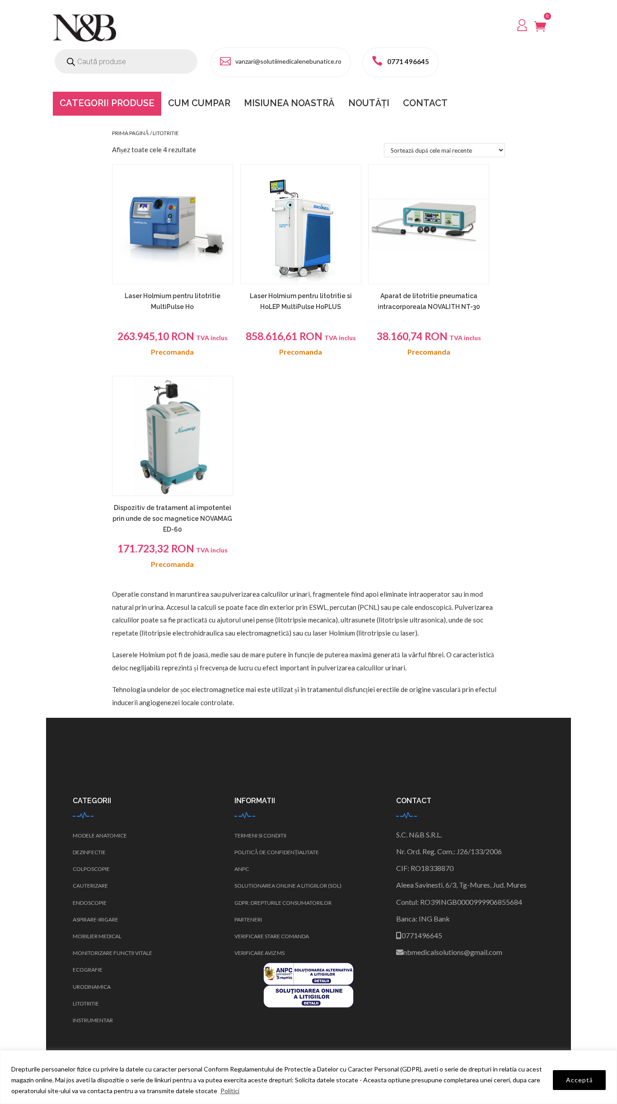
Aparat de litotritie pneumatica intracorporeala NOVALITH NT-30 (429, 301)
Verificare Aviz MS (259, 953)
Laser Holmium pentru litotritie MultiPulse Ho (172, 301)
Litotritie (86, 1003)
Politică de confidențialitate (276, 852)
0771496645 (422, 935)
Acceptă (579, 1080)
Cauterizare (90, 885)
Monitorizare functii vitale (112, 953)
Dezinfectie (89, 852)
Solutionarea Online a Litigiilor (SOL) (287, 885)
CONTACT (425, 103)
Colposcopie (91, 868)
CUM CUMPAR (199, 103)
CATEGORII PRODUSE (107, 103)
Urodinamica (92, 986)
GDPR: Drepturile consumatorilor (283, 902)
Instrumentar (93, 1020)
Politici (229, 1091)
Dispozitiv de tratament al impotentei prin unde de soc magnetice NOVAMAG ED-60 (172, 518)
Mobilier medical (97, 936)
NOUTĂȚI (368, 103)
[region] (308, 1077)
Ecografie (88, 969)
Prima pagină (130, 133)
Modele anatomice (100, 835)
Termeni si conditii (260, 835)
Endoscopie (90, 902)
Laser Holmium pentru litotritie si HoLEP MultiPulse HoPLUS (301, 301)
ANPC (241, 868)
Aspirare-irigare (95, 919)
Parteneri (248, 919)
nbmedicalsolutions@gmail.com (452, 952)
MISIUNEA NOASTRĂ (289, 103)
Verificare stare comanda (271, 936)
